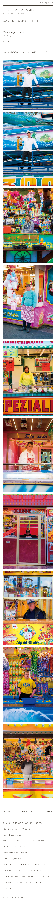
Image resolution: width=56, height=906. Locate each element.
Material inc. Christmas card (16, 864)
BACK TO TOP (28, 811)
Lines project (9, 888)
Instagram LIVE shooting (15, 870)
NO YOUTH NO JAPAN (14, 846)
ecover (46, 876)
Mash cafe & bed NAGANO (16, 852)
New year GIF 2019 (30, 876)
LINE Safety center (12, 858)
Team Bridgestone (12, 835)
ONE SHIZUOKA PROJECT (16, 840)
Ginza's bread (39, 864)
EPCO (38, 882)
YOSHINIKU (36, 870)
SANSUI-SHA (26, 829)
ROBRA (39, 823)
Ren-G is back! (10, 829)
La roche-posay (10, 876)
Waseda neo (38, 840)
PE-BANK (8, 882)
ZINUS (6, 823)
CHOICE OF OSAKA (22, 823)
